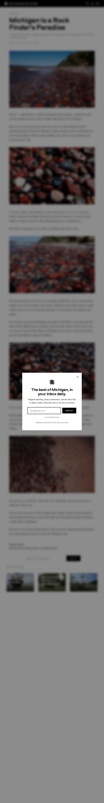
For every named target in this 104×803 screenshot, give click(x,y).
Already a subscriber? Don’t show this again (52, 422)
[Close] (77, 376)
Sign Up (69, 410)
